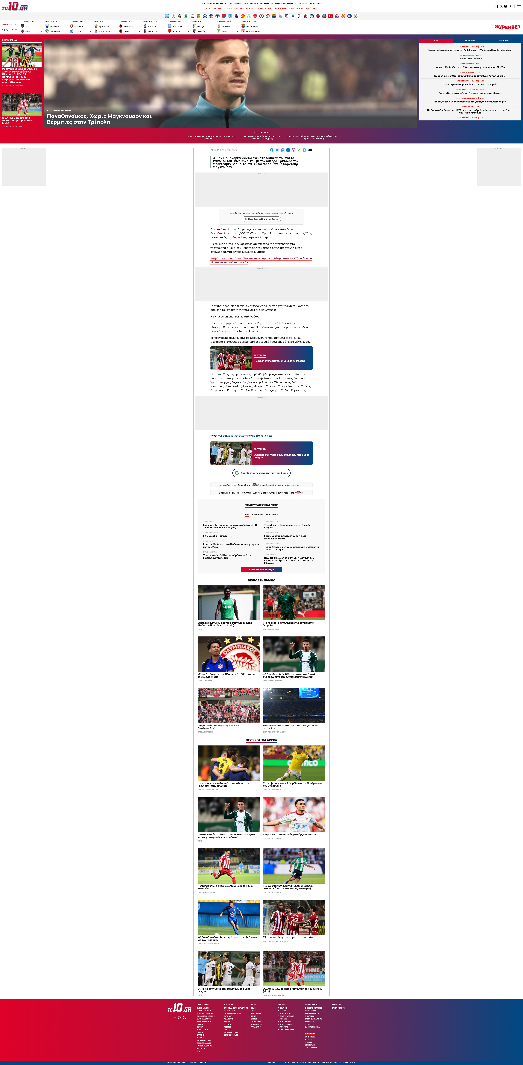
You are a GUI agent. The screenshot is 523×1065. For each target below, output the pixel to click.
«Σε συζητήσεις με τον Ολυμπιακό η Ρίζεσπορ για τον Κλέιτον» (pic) (470, 102)
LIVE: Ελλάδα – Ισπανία (470, 59)
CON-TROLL (311, 8)
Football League (205, 1013)
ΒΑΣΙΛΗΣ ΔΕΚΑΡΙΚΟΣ (313, 1019)
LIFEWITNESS (315, 3)
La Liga (200, 1024)
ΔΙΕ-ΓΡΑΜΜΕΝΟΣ (312, 1013)
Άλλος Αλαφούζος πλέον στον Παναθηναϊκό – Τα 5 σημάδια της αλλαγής (313, 137)
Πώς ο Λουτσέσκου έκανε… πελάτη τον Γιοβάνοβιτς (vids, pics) (261, 137)
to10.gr (214, 150)
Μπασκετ (228, 1004)
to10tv (308, 1039)
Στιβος (254, 1019)
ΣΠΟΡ (230, 3)
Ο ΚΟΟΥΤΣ (309, 1024)
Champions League (206, 1016)
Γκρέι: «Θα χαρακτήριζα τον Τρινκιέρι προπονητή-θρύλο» (470, 93)
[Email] (309, 150)
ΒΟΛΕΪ (238, 3)
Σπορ (253, 1004)
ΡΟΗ (208, 8)
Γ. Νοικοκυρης (284, 1013)
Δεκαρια (282, 1004)
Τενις (253, 1016)
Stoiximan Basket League (236, 1008)
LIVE (236, 8)
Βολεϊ (253, 1008)
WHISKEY (351, 1063)
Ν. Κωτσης (282, 1019)
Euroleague (229, 1011)
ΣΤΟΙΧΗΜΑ (216, 8)
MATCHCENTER (248, 8)
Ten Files (336, 1004)
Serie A (200, 1027)
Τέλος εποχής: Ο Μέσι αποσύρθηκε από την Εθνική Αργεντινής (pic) (470, 76)
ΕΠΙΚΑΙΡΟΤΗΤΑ (338, 1008)
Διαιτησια (201, 1048)
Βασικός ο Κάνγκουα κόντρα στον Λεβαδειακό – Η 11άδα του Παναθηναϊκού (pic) (470, 50)
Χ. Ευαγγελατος (285, 1021)
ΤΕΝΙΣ (245, 3)
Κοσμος (200, 1038)
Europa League (204, 1019)
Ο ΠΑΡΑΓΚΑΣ (310, 1016)
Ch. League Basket (232, 1013)
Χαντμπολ (256, 1013)
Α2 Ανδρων (228, 1019)
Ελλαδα (227, 1021)
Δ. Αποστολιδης (285, 1024)
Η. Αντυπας (283, 1027)
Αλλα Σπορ (256, 1027)
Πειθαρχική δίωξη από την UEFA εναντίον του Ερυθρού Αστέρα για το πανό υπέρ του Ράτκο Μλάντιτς (470, 111)
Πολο (253, 1011)
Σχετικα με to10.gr (289, 1063)
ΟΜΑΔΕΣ (291, 3)
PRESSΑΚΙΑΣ (310, 1021)
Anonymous (311, 1004)
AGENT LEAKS (311, 1011)
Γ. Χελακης (282, 1008)
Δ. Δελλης (282, 1011)
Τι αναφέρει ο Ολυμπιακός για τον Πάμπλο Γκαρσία (470, 84)
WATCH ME (280, 3)
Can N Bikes (256, 1021)
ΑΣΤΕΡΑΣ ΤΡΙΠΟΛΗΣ (245, 435)
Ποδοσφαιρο (203, 1004)
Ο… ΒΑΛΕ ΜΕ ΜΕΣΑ (312, 1027)
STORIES (308, 1042)
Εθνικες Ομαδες (204, 1043)
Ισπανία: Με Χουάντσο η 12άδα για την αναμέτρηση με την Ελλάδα (470, 67)
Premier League (204, 1021)
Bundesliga (202, 1029)
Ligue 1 (200, 1032)
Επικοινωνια (326, 1063)
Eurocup (228, 1016)
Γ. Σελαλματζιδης (286, 1016)
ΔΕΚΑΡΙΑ (254, 3)
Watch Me (310, 1033)
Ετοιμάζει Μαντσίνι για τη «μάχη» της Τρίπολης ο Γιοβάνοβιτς (209, 137)
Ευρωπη (200, 1035)
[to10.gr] (15, 6)
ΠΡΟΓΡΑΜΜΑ (280, 8)
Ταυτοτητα (273, 1063)
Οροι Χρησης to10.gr (309, 1063)
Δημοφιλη (257, 514)
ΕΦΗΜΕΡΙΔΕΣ (310, 1045)
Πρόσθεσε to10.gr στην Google (263, 219)
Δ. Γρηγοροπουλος (286, 1029)
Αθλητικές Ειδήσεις (252, 492)
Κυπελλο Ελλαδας (205, 1040)
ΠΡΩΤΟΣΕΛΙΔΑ (295, 8)
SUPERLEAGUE (225, 435)
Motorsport (257, 1024)
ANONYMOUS (266, 3)
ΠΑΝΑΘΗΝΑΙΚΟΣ (264, 435)
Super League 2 (204, 1011)
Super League (203, 1008)
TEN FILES (302, 3)
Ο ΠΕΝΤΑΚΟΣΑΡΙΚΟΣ (313, 1008)
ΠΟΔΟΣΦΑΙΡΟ (208, 3)
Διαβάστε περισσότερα (261, 569)
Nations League (204, 1046)
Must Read (272, 514)
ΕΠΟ (198, 1051)
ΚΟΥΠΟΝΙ (228, 8)
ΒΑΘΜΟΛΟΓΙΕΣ (264, 8)
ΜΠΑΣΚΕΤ (221, 3)
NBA (225, 1029)
